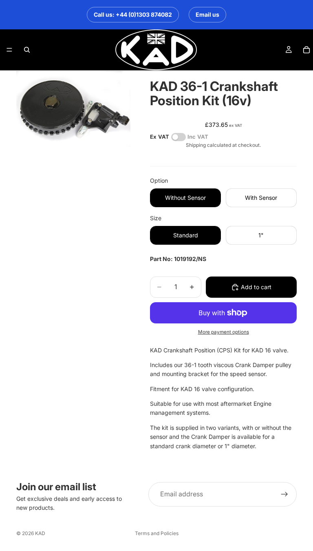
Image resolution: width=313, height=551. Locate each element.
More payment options (223, 332)
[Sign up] (284, 494)
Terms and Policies (157, 533)
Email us (207, 14)
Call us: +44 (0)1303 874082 (133, 14)
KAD (40, 533)
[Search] (27, 50)
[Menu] (9, 49)
